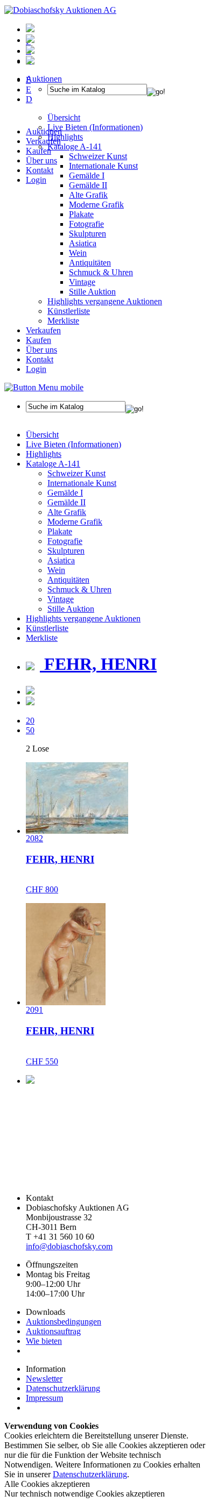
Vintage (82, 282)
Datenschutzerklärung (63, 1388)
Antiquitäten (90, 262)
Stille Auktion (92, 291)
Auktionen (44, 131)
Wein (78, 252)
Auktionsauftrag (53, 1331)
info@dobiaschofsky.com (69, 1246)
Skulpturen (87, 233)
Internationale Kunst (81, 483)
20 (30, 720)
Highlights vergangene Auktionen (104, 301)
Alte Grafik (88, 194)
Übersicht (42, 434)
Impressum (44, 1397)
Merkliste (63, 320)
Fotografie (86, 223)
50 (30, 730)
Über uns (41, 160)
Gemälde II (88, 185)
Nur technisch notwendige (84, 1493)
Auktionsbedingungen (63, 1321)
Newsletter (44, 1378)
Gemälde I (65, 492)
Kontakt (39, 170)
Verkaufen (43, 141)
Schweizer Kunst (76, 473)
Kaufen (38, 150)
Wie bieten (44, 1340)
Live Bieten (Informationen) (73, 444)
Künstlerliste (68, 311)
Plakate (81, 214)
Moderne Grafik (96, 204)
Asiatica (82, 243)
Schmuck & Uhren (101, 272)
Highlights (43, 454)
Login (36, 179)
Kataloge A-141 (53, 463)
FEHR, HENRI (98, 664)
